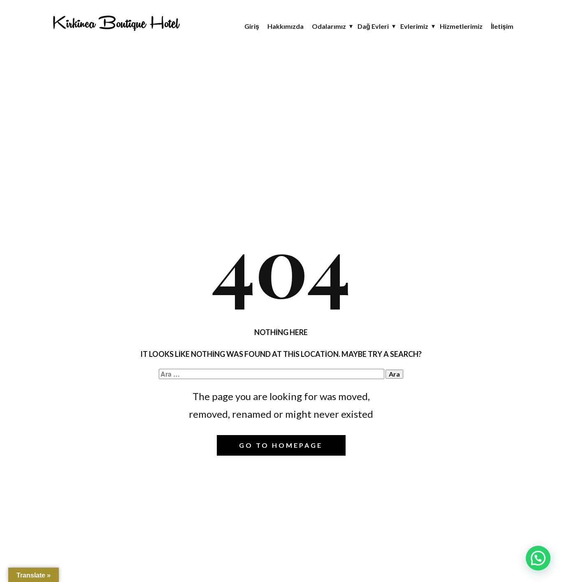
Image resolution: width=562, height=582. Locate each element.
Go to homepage (281, 445)
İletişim (502, 26)
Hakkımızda (285, 26)
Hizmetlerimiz (461, 26)
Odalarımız (329, 26)
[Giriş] (116, 22)
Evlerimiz (414, 26)
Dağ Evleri (373, 26)
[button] (538, 558)
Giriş (251, 26)
